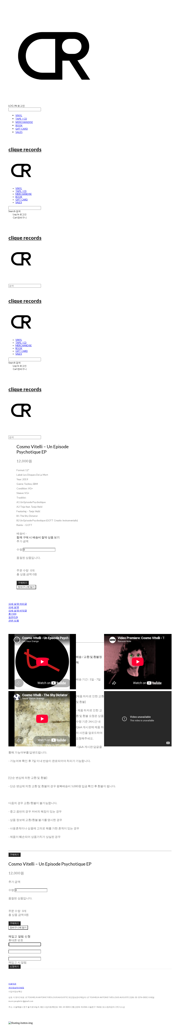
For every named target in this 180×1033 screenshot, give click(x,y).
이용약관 (12, 984)
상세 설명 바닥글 (17, 610)
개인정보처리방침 (16, 987)
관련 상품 (13, 620)
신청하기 (14, 966)
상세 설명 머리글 (17, 603)
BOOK (18, 125)
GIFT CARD (21, 128)
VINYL (18, 115)
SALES (18, 132)
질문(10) (13, 617)
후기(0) (12, 613)
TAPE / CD (21, 118)
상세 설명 (13, 607)
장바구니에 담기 (18, 927)
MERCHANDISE (24, 122)
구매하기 (14, 854)
